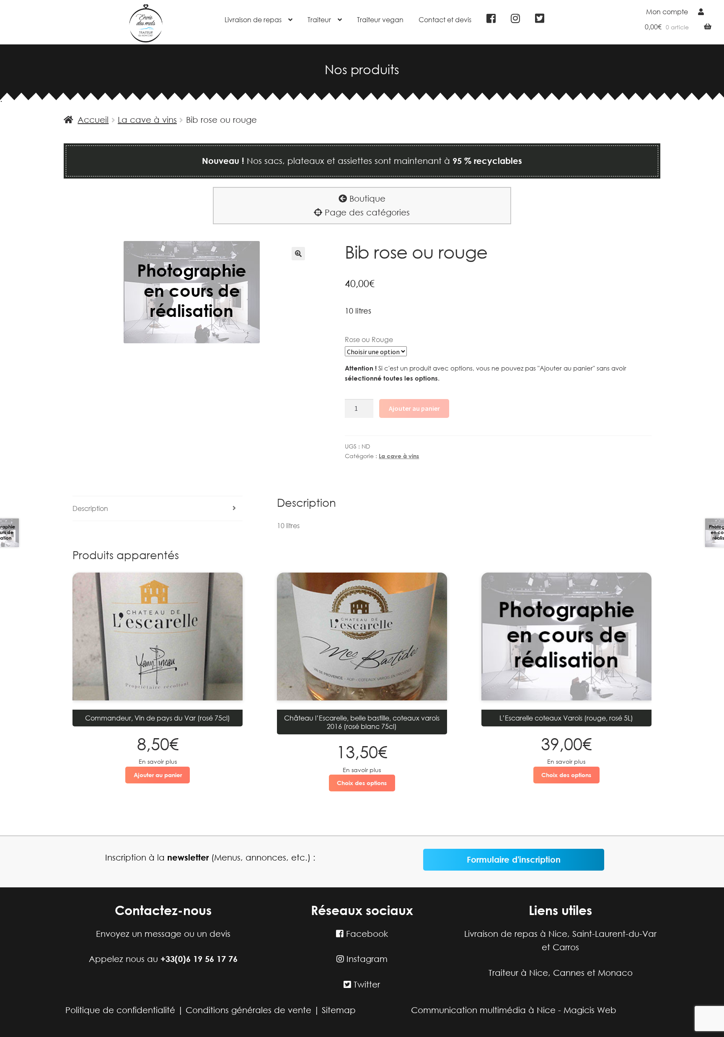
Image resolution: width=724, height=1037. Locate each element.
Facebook (366, 933)
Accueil (93, 119)
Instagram (366, 959)
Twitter (365, 984)
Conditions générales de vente (248, 1010)
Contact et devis (445, 19)
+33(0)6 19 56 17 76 (199, 959)
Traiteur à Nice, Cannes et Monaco (561, 972)
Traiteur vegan (380, 19)
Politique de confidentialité (120, 1010)
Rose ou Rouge (369, 339)
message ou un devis (187, 933)
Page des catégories (366, 212)
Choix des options (362, 782)
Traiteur (319, 19)
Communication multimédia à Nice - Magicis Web (513, 1010)
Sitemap (339, 1010)
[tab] (157, 508)
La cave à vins (147, 119)
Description (90, 508)
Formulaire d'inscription (514, 859)
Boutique (366, 198)
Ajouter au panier (414, 408)
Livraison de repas (253, 19)
